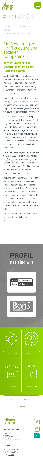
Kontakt (11, 455)
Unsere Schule (25, 26)
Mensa (12, 386)
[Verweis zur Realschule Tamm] (7, 5)
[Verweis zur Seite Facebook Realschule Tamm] (37, 422)
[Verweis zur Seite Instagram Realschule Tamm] (37, 429)
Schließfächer (31, 386)
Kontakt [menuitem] (21, 406)
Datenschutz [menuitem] (27, 399)
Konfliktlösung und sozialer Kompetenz (17, 33)
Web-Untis (31, 353)
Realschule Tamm (10, 26)
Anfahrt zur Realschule (11, 439)
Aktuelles (6, 30)
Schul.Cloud (11, 353)
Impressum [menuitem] (14, 399)
